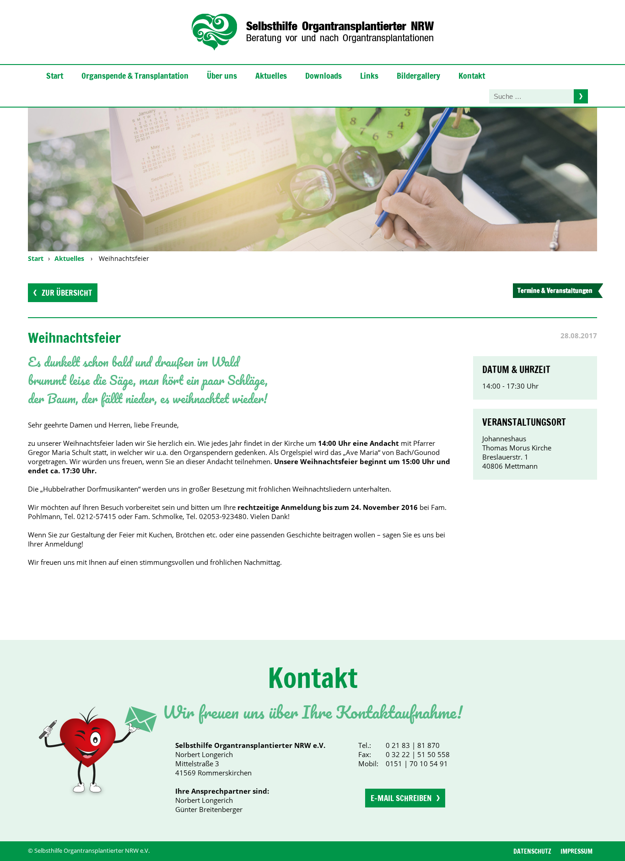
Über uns (222, 75)
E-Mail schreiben (401, 798)
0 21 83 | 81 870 (413, 745)
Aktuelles (271, 75)
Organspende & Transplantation (135, 75)
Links (369, 75)
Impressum (576, 851)
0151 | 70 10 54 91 (417, 763)
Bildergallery (418, 75)
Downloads (323, 75)
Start (54, 75)
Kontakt (471, 75)
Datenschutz (532, 851)
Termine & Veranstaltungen (555, 290)
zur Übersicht (67, 292)
